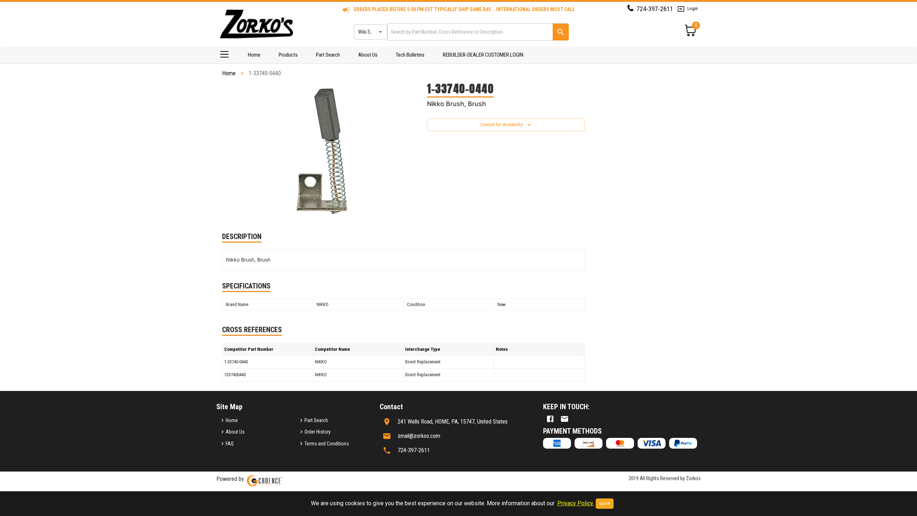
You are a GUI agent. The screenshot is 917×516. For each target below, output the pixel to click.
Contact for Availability (501, 124)
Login (692, 8)
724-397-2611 (655, 9)
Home (254, 55)
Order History (317, 432)
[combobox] (469, 31)
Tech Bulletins (410, 55)
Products (288, 55)
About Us (368, 55)
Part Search (328, 55)
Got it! (604, 503)
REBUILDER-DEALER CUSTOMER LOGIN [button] (483, 55)
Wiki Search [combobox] (370, 32)
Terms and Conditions (326, 443)
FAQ (230, 443)
